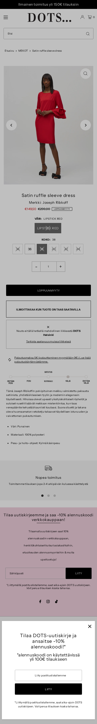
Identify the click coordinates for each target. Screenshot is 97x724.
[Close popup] (89, 626)
